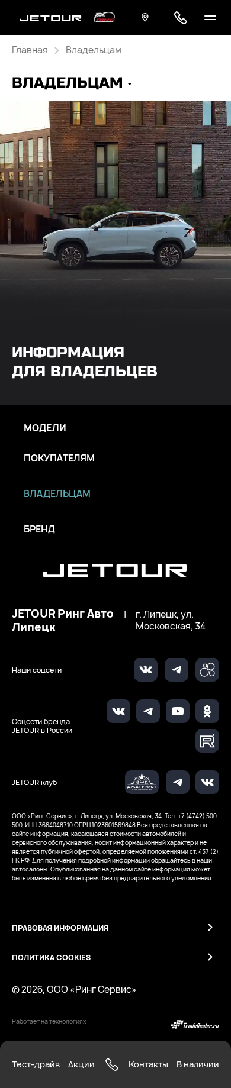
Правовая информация (60, 928)
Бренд (39, 529)
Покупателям (59, 458)
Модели (45, 428)
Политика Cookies (51, 958)
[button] (72, 84)
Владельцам (57, 494)
